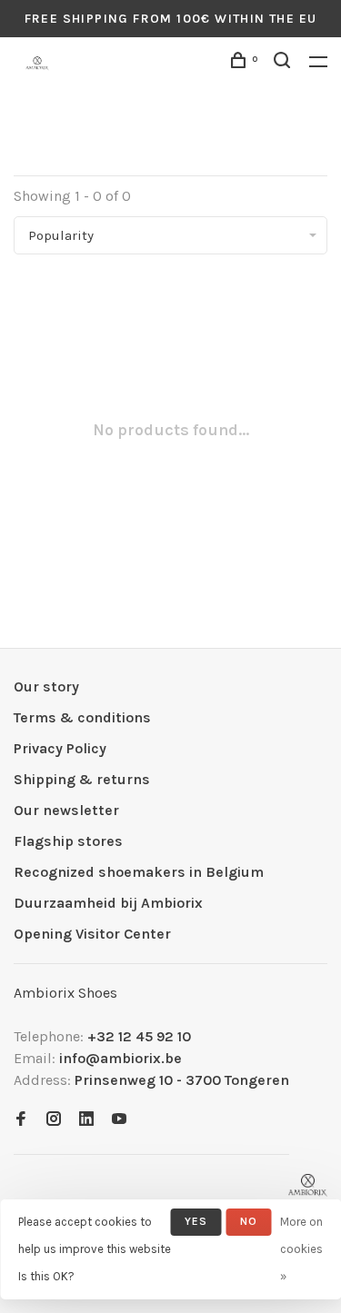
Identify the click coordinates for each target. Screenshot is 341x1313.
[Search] (285, 63)
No (248, 1221)
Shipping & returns (82, 779)
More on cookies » (301, 1249)
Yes (196, 1221)
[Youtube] (119, 1120)
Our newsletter (66, 810)
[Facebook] (21, 1120)
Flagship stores (68, 841)
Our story (46, 686)
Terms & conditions (82, 717)
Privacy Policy (60, 748)
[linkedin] (86, 1120)
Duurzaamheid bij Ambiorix (108, 902)
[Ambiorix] (307, 1185)
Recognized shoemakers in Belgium (139, 871)
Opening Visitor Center (92, 933)
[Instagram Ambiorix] (53, 1120)
